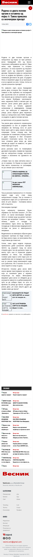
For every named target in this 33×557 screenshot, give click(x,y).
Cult (18, 505)
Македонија (6, 494)
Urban (18, 499)
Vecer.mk (5, 485)
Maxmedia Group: (19, 483)
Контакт (5, 523)
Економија (6, 510)
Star (18, 497)
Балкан (5, 497)
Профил (19, 510)
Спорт (18, 507)
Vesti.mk (11, 485)
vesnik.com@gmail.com (12, 542)
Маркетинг (6, 520)
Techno (5, 507)
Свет (4, 499)
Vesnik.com (6, 483)
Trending (5, 505)
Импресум (6, 526)
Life (18, 494)
